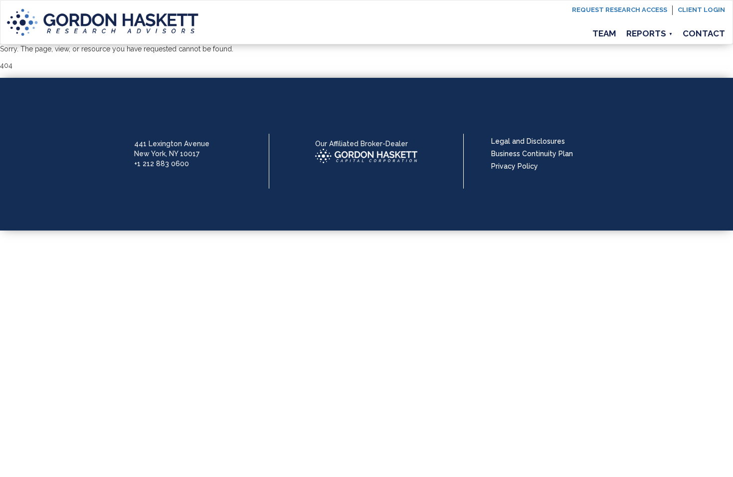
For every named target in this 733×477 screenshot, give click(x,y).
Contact (704, 33)
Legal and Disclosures (528, 141)
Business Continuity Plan (532, 154)
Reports (649, 33)
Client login (701, 9)
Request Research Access (619, 9)
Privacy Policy (514, 166)
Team (604, 33)
